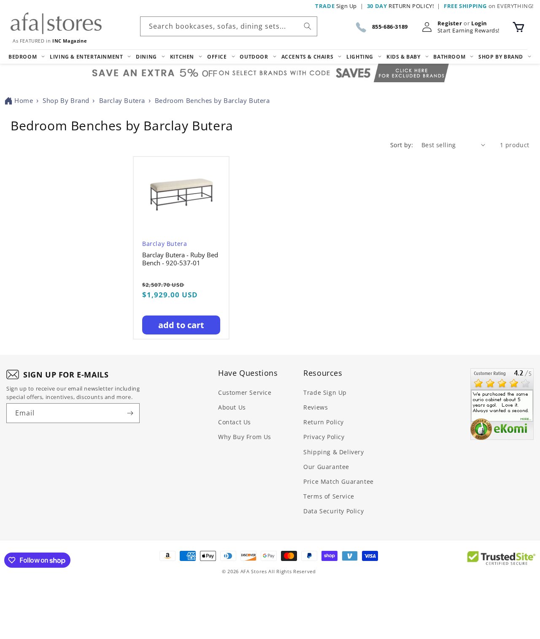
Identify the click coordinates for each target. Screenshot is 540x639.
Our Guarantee (326, 467)
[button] (518, 27)
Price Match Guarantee (338, 481)
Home (23, 100)
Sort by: (401, 145)
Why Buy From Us (244, 437)
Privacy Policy (323, 437)
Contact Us (234, 422)
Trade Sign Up (325, 392)
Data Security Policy (333, 511)
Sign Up (336, 5)
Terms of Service (328, 496)
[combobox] (228, 26)
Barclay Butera (122, 100)
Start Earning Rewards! (468, 30)
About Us (232, 407)
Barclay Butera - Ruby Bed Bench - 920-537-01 (180, 259)
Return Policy (323, 422)
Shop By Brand (66, 100)
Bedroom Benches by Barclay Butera (212, 100)
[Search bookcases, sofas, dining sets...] (307, 26)
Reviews (315, 407)
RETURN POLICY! (400, 5)
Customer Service (245, 392)
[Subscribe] (130, 413)
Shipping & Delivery (333, 452)
